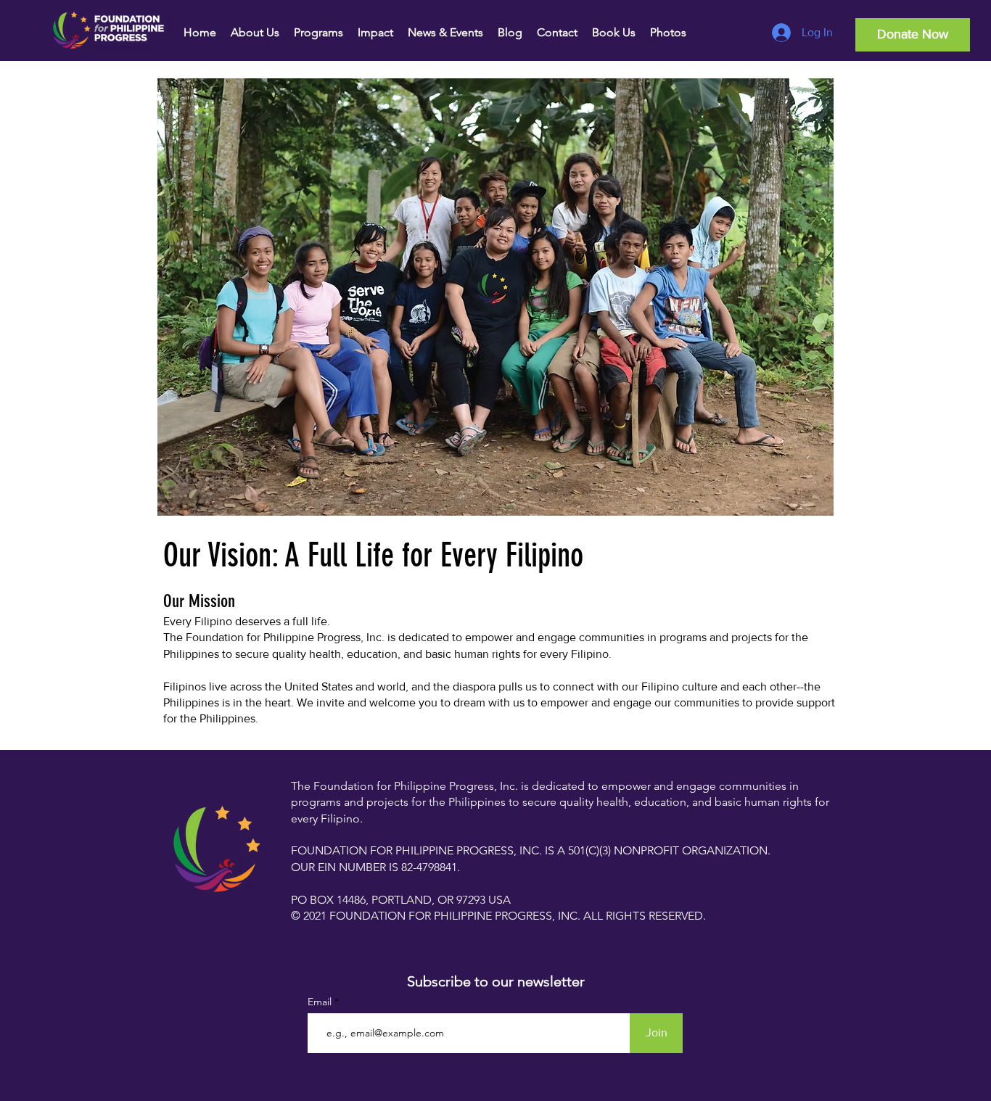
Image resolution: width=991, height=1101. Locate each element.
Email (321, 1002)
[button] (255, 33)
